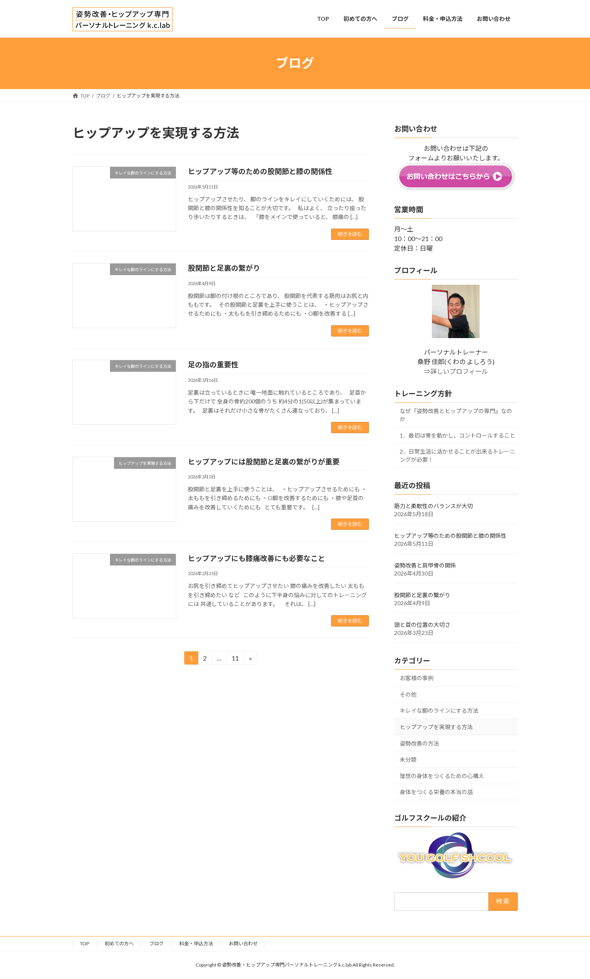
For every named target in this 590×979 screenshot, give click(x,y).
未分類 (408, 759)
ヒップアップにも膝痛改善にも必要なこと (256, 558)
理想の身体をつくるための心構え (442, 775)
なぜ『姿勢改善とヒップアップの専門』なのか (456, 414)
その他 (408, 694)
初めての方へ (119, 943)
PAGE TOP (569, 942)
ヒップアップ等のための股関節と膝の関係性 (260, 171)
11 (235, 659)
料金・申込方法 (196, 943)
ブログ (156, 943)
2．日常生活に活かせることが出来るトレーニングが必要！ (457, 455)
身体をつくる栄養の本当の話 (436, 791)
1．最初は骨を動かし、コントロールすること (457, 435)
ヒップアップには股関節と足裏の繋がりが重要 (264, 461)
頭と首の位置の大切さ (422, 624)
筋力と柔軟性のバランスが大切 (433, 506)
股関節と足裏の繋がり (224, 267)
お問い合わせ (243, 943)
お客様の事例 (416, 678)
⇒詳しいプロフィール (456, 371)
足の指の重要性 (213, 364)
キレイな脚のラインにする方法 (439, 710)
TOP (84, 943)
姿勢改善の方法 (419, 743)
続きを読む (350, 234)
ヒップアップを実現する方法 (436, 727)
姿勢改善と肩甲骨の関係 (425, 565)
